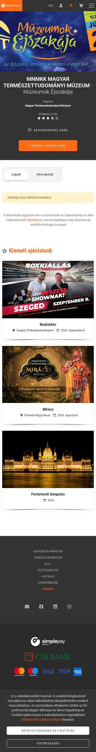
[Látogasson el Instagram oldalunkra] (69, 606)
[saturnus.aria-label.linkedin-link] (55, 606)
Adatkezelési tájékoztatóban (41, 719)
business (48, 589)
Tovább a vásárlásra (48, 145)
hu (50, 6)
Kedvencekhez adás (51, 130)
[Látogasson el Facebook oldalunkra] (41, 606)
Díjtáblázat (34, 220)
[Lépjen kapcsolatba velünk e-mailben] (27, 606)
